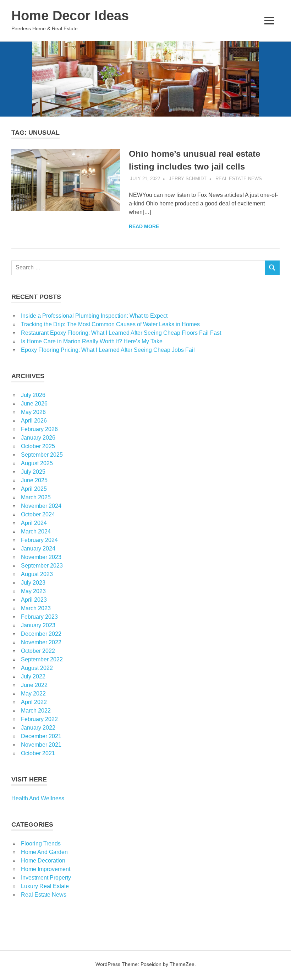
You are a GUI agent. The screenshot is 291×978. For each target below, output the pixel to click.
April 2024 (34, 523)
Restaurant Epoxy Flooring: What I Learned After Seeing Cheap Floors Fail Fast (121, 333)
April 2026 (34, 421)
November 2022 (41, 642)
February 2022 (39, 719)
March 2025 (36, 497)
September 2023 (42, 566)
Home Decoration (43, 861)
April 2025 (34, 489)
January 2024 (38, 549)
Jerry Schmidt (188, 178)
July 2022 (33, 676)
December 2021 (41, 736)
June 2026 (34, 404)
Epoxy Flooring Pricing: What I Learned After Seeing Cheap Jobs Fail (108, 350)
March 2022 (36, 711)
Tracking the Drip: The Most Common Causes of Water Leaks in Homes (110, 324)
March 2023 (36, 608)
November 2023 (41, 557)
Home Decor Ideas (70, 15)
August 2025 (37, 463)
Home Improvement (45, 869)
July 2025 (33, 472)
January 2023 (38, 625)
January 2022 (38, 728)
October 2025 (38, 446)
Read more (144, 226)
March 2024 (36, 531)
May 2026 (33, 412)
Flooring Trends (41, 843)
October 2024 (38, 514)
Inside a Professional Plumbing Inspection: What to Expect (94, 316)
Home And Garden (44, 852)
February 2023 (39, 617)
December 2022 (41, 634)
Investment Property (46, 878)
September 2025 (42, 455)
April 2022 (34, 702)
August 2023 (37, 574)
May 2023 (33, 591)
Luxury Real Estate (45, 886)
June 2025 (34, 480)
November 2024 (41, 506)
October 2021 (38, 753)
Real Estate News (238, 178)
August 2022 (37, 668)
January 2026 (38, 438)
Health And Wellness (37, 798)
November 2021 (41, 745)
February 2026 (39, 429)
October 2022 (38, 651)
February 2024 (39, 540)
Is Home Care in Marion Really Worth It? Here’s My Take (92, 341)
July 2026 (33, 395)
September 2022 (42, 659)
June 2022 (34, 685)
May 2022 (33, 693)
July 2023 (33, 583)
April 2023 (34, 600)
